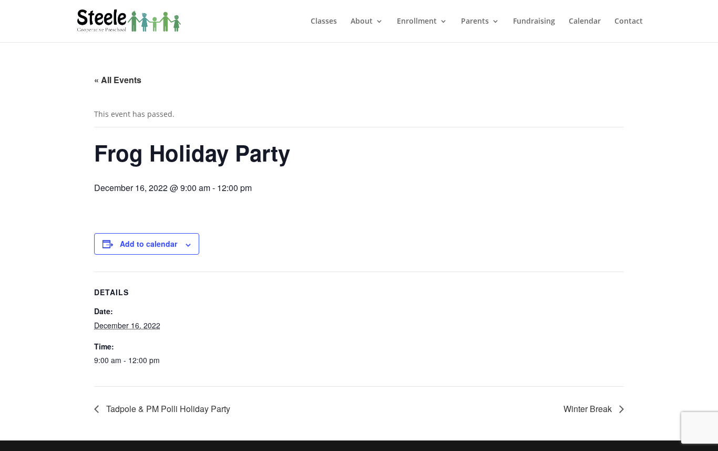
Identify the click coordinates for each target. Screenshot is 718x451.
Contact (628, 21)
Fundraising (534, 21)
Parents (475, 21)
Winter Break (588, 409)
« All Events (117, 80)
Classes (324, 21)
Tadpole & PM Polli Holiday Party (167, 409)
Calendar (585, 21)
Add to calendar (148, 243)
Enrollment (417, 21)
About (362, 21)
